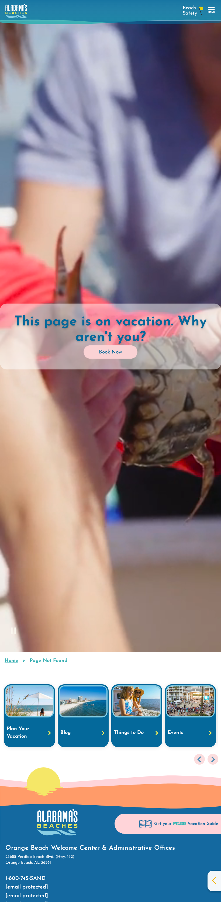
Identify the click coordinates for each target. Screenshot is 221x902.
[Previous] (199, 759)
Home (11, 660)
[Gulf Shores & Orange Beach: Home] (16, 12)
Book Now (110, 352)
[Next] (213, 759)
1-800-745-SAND (25, 878)
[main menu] (211, 10)
